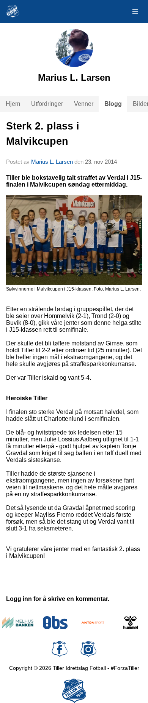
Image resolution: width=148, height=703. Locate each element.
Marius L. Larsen (52, 161)
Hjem (13, 104)
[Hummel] (130, 622)
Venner (83, 104)
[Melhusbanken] (17, 622)
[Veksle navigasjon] (135, 11)
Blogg (113, 104)
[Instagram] (88, 649)
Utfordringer (47, 104)
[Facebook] (59, 649)
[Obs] (55, 622)
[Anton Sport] (92, 622)
